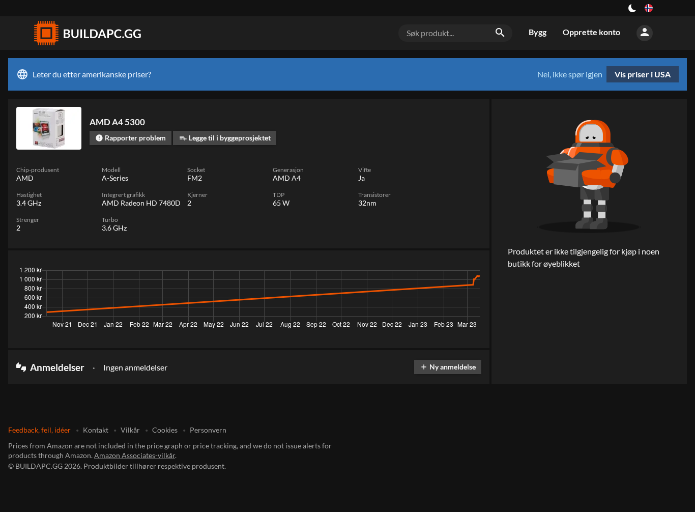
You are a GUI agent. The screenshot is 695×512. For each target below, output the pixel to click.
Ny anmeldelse (448, 366)
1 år (442, 273)
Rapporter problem (130, 137)
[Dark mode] (632, 8)
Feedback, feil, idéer (39, 429)
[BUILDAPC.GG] (87, 33)
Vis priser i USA (643, 74)
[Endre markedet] (649, 8)
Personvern (208, 429)
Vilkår (130, 429)
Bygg (537, 32)
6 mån (415, 273)
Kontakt (95, 429)
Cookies (165, 429)
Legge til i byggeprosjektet (225, 137)
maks (468, 273)
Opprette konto (591, 32)
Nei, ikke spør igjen (569, 74)
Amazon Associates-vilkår (134, 455)
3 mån (385, 273)
